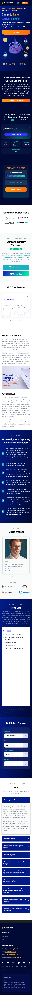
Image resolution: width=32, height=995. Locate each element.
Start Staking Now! (16, 100)
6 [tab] (21, 320)
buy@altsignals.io (15, 957)
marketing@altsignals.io (15, 949)
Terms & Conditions (6, 966)
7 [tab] (22, 709)
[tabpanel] (9, 220)
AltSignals (19, 22)
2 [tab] (11, 709)
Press (3, 939)
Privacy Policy (15, 966)
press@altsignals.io (10, 951)
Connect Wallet (16, 134)
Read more (6, 310)
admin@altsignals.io (12, 954)
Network (7, 741)
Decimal (7, 759)
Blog (3, 942)
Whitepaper (5, 936)
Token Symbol (9, 750)
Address (7, 732)
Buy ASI (25, 2)
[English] (19, 3)
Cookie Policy (23, 966)
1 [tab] (10, 320)
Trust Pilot (8, 257)
